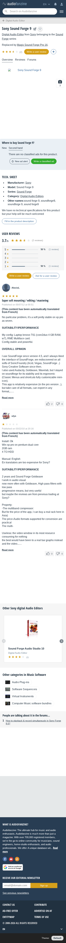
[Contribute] (53, 51)
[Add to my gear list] (40, 29)
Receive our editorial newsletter (21, 878)
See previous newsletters (16, 893)
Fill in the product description (19, 221)
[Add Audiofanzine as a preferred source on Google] (13, 867)
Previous (4, 641)
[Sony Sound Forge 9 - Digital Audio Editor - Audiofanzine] (15, 4)
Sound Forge (24, 191)
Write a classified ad (44, 161)
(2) (20, 52)
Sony (33, 34)
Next (61, 641)
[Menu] (61, 11)
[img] (10, 51)
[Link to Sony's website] (34, 29)
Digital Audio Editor (13, 34)
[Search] (6, 11)
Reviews (20, 59)
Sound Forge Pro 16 (32, 45)
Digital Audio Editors (32, 196)
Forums (31, 59)
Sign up (44, 885)
